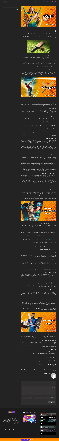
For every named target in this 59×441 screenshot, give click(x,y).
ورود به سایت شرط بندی (25, 439)
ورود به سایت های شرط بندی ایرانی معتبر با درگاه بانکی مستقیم (28, 370)
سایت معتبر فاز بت (49, 253)
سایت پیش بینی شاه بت (44, 235)
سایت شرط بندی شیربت (48, 239)
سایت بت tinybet (51, 263)
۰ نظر (41, 30)
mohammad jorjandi (50, 30)
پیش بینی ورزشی (51, 33)
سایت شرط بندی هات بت (49, 246)
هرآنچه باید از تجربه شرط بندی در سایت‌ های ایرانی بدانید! (50, 370)
